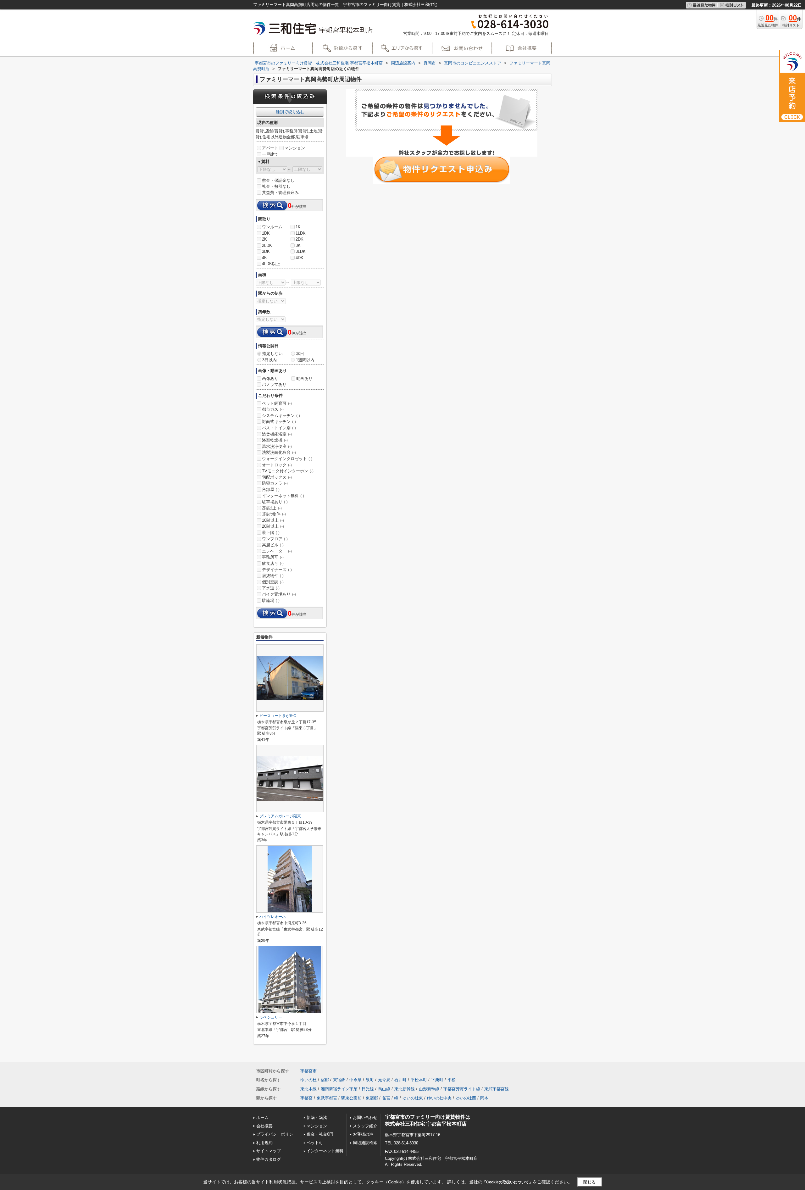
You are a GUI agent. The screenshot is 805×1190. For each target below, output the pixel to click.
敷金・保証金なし (278, 180)
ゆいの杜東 (412, 1098)
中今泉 (355, 1079)
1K (298, 227)
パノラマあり (274, 384)
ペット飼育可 (277, 403)
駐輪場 (271, 600)
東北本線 (308, 1089)
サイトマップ (268, 1150)
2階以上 (272, 508)
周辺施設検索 (365, 1142)
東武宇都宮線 (496, 1089)
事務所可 (273, 557)
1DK (266, 233)
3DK (266, 251)
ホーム (262, 1117)
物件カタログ (268, 1159)
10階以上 (273, 520)
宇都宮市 (308, 1071)
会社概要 (264, 1126)
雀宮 (386, 1098)
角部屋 (271, 489)
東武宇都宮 (327, 1098)
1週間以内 (305, 360)
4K (264, 257)
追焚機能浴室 (277, 434)
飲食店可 (273, 563)
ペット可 (315, 1142)
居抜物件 (273, 575)
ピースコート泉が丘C (277, 716)
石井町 (400, 1079)
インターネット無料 (283, 495)
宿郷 (325, 1079)
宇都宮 (306, 1098)
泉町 (370, 1079)
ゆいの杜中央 (439, 1098)
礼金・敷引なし (276, 186)
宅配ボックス (277, 477)
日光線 (368, 1089)
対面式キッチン (279, 421)
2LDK (267, 245)
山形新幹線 (429, 1089)
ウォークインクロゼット (287, 458)
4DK (299, 257)
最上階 (271, 532)
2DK (299, 239)
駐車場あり (275, 501)
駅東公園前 (351, 1098)
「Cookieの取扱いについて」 (507, 1182)
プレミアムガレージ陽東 (280, 816)
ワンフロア (275, 539)
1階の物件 (274, 514)
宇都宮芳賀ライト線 (461, 1089)
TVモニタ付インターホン (288, 471)
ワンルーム (272, 227)
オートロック (277, 465)
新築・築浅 (317, 1117)
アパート (270, 148)
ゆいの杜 (308, 1079)
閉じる (589, 1181)
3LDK (301, 251)
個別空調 (273, 582)
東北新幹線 (404, 1089)
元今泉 (384, 1079)
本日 (300, 353)
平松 (451, 1079)
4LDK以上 (271, 263)
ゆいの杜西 (466, 1098)
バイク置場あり (279, 594)
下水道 (271, 588)
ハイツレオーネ (272, 917)
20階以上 (273, 526)
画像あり (270, 378)
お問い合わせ (365, 1117)
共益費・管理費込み (280, 192)
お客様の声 (363, 1134)
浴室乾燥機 (275, 440)
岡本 (484, 1098)
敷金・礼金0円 (320, 1134)
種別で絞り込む (290, 111)
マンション (295, 148)
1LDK (301, 233)
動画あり (304, 378)
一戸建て (270, 154)
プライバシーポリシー (276, 1134)
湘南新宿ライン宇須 (339, 1089)
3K (298, 245)
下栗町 (437, 1079)
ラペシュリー (270, 1017)
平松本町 (419, 1079)
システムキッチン (281, 415)
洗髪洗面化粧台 (279, 452)
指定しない (272, 353)
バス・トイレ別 (279, 427)
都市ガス (273, 409)
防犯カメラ (275, 483)
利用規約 (264, 1142)
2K (264, 239)
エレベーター (277, 551)
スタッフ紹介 (365, 1126)
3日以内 (269, 360)
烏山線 (384, 1089)
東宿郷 (339, 1079)
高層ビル (273, 544)
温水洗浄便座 (277, 446)
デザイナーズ (277, 569)
